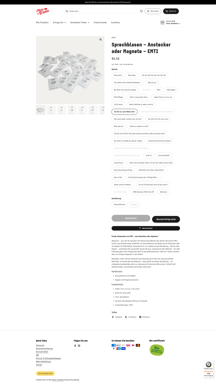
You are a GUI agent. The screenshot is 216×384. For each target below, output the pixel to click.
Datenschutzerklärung (44, 348)
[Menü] (212, 361)
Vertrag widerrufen (45, 373)
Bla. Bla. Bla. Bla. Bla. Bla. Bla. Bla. (127, 155)
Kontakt (39, 365)
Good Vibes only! (120, 192)
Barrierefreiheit (42, 352)
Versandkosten (128, 64)
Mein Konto (155, 11)
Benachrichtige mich (166, 219)
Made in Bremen (58, 380)
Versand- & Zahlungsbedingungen (48, 358)
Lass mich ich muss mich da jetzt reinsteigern (131, 148)
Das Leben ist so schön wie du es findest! (157, 112)
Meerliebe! (147, 90)
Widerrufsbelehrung (43, 361)
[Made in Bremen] (43, 11)
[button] (171, 11)
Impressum (40, 345)
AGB (37, 355)
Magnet (134, 204)
